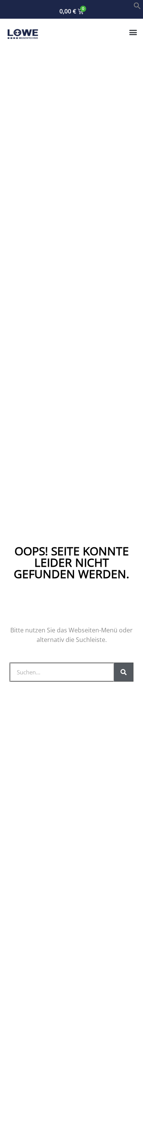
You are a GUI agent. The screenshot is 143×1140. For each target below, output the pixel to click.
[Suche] (123, 672)
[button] (137, 7)
